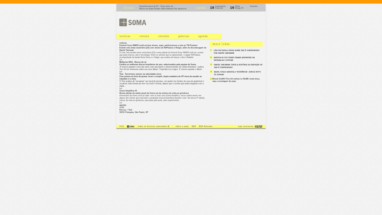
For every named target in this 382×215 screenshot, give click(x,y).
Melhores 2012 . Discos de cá (132, 62)
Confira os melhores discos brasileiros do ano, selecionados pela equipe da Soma (157, 64)
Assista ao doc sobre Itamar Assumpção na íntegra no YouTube (234, 58)
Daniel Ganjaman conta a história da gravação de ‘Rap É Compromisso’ (238, 66)
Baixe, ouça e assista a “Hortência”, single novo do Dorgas (237, 73)
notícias (124, 36)
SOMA (132, 22)
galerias (183, 36)
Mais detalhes (163, 114)
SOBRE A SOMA (182, 126)
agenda (203, 36)
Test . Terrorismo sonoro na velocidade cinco (140, 74)
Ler (120, 71)
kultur (259, 126)
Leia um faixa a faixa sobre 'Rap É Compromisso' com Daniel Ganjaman (237, 51)
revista (144, 36)
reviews (163, 36)
